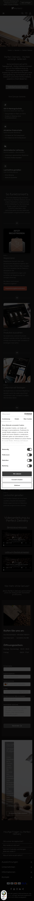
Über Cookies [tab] (28, 419)
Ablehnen (17, 485)
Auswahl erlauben (17, 479)
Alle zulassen (17, 474)
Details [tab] (17, 419)
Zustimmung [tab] (6, 419)
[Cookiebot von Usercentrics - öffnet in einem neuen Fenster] (24, 414)
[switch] (29, 454)
